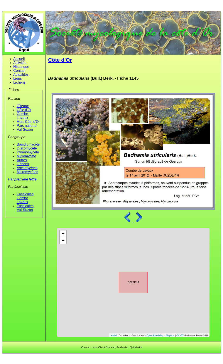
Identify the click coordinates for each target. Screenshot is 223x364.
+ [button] (63, 233)
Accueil (19, 59)
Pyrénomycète (28, 152)
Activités (19, 63)
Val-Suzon (25, 129)
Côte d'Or (24, 110)
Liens (17, 78)
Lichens (19, 82)
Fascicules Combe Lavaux (25, 198)
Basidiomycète (28, 144)
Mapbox (170, 335)
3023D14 (129, 281)
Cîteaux (23, 106)
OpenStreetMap (155, 335)
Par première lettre (22, 179)
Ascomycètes (27, 168)
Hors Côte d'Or (28, 122)
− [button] (63, 240)
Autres (22, 160)
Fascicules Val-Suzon (25, 208)
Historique (21, 67)
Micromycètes (27, 172)
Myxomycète (26, 156)
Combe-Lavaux (23, 116)
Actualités (21, 74)
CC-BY (180, 335)
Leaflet (113, 335)
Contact (19, 70)
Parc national (27, 125)
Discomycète (27, 148)
